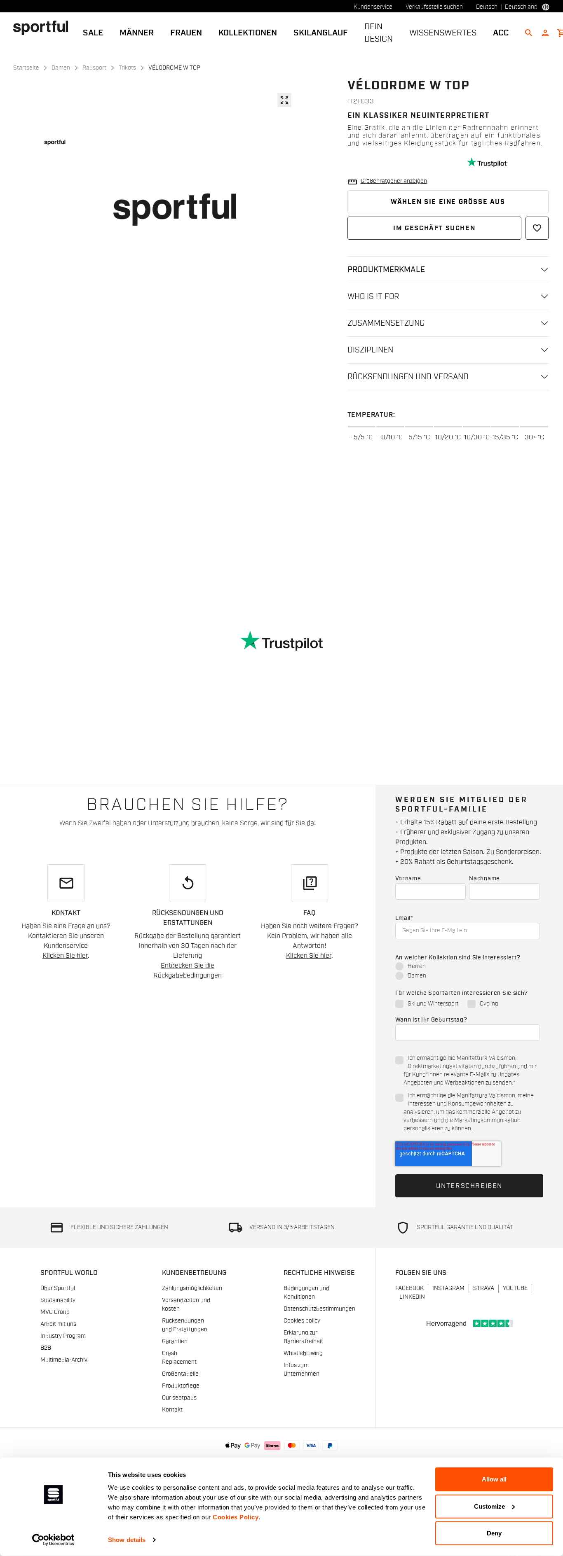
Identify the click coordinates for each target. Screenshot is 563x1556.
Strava (483, 1288)
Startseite (26, 68)
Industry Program (63, 1336)
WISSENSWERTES (442, 33)
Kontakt (172, 1410)
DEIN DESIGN (378, 33)
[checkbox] (467, 971)
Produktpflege (180, 1386)
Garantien (175, 1341)
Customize (489, 1505)
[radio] (467, 967)
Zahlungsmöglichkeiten (192, 1288)
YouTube (515, 1288)
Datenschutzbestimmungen (319, 1309)
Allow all (494, 1479)
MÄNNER (137, 33)
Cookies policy (302, 1321)
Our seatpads (179, 1398)
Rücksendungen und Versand (408, 377)
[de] (44, 27)
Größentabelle (180, 1374)
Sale (93, 33)
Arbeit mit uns (58, 1324)
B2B (45, 1348)
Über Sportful (57, 1288)
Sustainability (57, 1300)
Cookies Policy (235, 1517)
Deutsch (486, 7)
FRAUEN (186, 33)
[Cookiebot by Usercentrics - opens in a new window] (53, 1540)
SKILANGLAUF (320, 33)
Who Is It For (373, 296)
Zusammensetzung (386, 323)
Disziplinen (370, 350)
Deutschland (521, 7)
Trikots (127, 68)
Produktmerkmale (386, 270)
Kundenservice (373, 7)
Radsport (94, 68)
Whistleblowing (303, 1353)
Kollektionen (247, 33)
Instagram (448, 1288)
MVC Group (55, 1312)
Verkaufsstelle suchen (434, 7)
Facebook (409, 1288)
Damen (61, 68)
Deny (494, 1533)
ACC (501, 33)
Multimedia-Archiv (63, 1360)
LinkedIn (412, 1297)
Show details (126, 1539)
